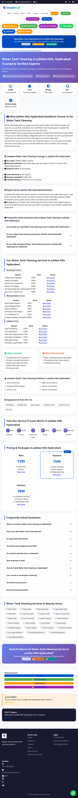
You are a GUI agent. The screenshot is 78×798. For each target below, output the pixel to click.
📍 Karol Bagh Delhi (42, 609)
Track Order (44, 13)
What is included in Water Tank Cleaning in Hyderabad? (29, 524)
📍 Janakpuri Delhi (43, 614)
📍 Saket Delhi (11, 614)
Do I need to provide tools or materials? (22, 553)
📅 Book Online (38, 44)
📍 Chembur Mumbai (65, 628)
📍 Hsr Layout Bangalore (14, 632)
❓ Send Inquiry (39, 683)
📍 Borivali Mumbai (12, 623)
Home (9, 13)
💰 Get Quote (51, 44)
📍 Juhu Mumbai (44, 623)
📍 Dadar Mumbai (29, 623)
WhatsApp (67, 26)
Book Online (26, 31)
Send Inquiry (11, 26)
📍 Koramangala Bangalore (36, 632)
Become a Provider (35, 754)
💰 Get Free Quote (39, 679)
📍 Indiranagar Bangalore (14, 637)
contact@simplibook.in (24, 2)
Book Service (33, 751)
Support (35, 13)
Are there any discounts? (17, 582)
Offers (29, 13)
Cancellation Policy (61, 744)
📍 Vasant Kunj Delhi (26, 614)
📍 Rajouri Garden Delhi (62, 614)
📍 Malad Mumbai (31, 628)
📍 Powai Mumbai (60, 623)
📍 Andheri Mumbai (44, 618)
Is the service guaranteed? (17, 590)
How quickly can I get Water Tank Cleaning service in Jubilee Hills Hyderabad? (38, 227)
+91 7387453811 (8, 2)
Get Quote (65, 13)
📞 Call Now (25, 44)
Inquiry (54, 13)
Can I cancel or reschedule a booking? (22, 575)
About (23, 13)
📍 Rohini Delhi (11, 609)
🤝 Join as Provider (39, 687)
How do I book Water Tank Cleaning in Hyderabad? (27, 568)
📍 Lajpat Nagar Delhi (60, 609)
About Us (31, 741)
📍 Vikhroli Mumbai (47, 628)
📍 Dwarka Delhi (25, 609)
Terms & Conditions (61, 741)
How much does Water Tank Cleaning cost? (24, 531)
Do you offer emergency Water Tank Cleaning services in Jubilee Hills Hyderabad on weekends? (34, 245)
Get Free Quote (30, 26)
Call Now (10, 31)
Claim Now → (10, 702)
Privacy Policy (59, 737)
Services (16, 13)
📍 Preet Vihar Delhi (27, 618)
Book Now (47, 19)
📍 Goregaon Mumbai (13, 628)
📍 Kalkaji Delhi (11, 618)
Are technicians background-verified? (22, 546)
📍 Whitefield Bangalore (57, 632)
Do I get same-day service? (17, 539)
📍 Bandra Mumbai (61, 618)
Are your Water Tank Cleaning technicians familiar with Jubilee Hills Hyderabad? (34, 235)
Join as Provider (32, 19)
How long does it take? (16, 560)
